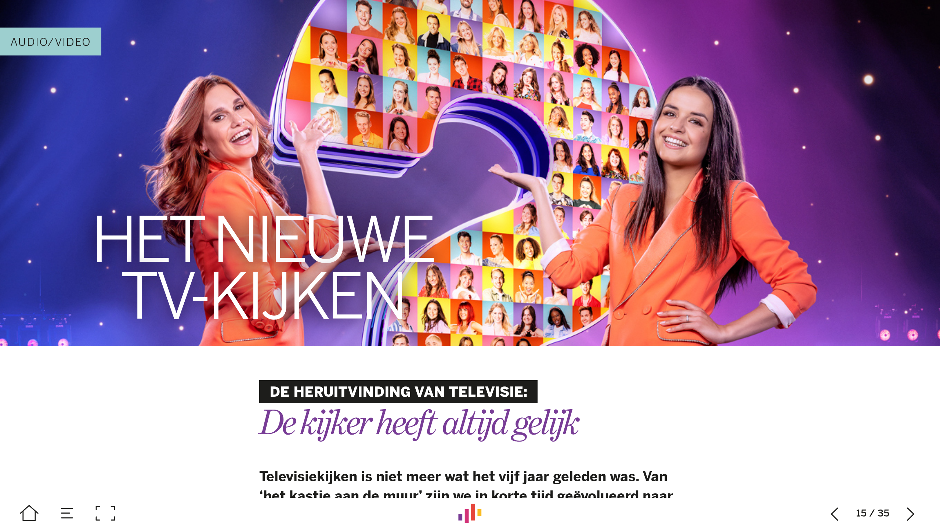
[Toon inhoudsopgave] (67, 513)
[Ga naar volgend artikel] (910, 513)
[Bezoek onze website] (470, 513)
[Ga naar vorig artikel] (834, 513)
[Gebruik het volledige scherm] (105, 513)
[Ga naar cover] (29, 513)
